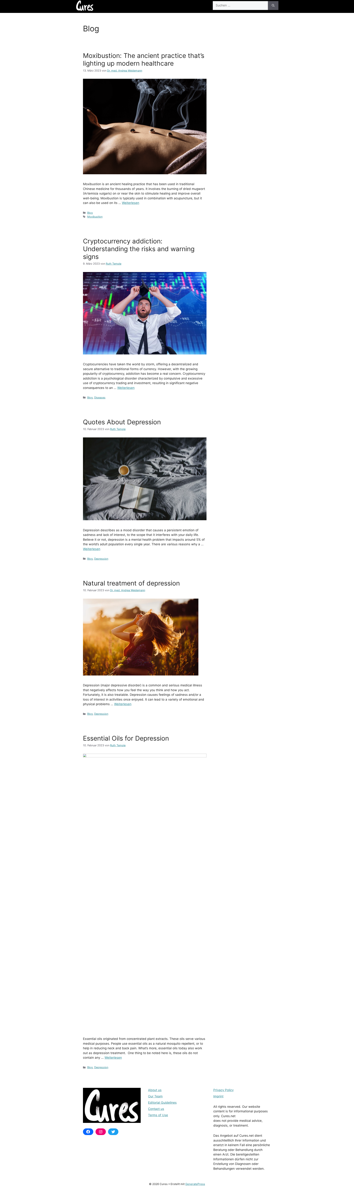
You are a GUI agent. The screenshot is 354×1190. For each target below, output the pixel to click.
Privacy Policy (223, 1090)
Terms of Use (158, 1115)
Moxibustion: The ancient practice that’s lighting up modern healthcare (143, 59)
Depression (101, 558)
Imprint (218, 1096)
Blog (90, 212)
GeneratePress (195, 1184)
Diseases (99, 397)
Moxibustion (95, 216)
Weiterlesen (130, 203)
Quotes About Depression (122, 422)
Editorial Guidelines (162, 1102)
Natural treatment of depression (131, 583)
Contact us (156, 1109)
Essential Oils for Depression (126, 738)
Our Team (155, 1096)
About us (155, 1090)
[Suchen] (273, 5)
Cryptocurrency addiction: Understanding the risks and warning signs (139, 248)
